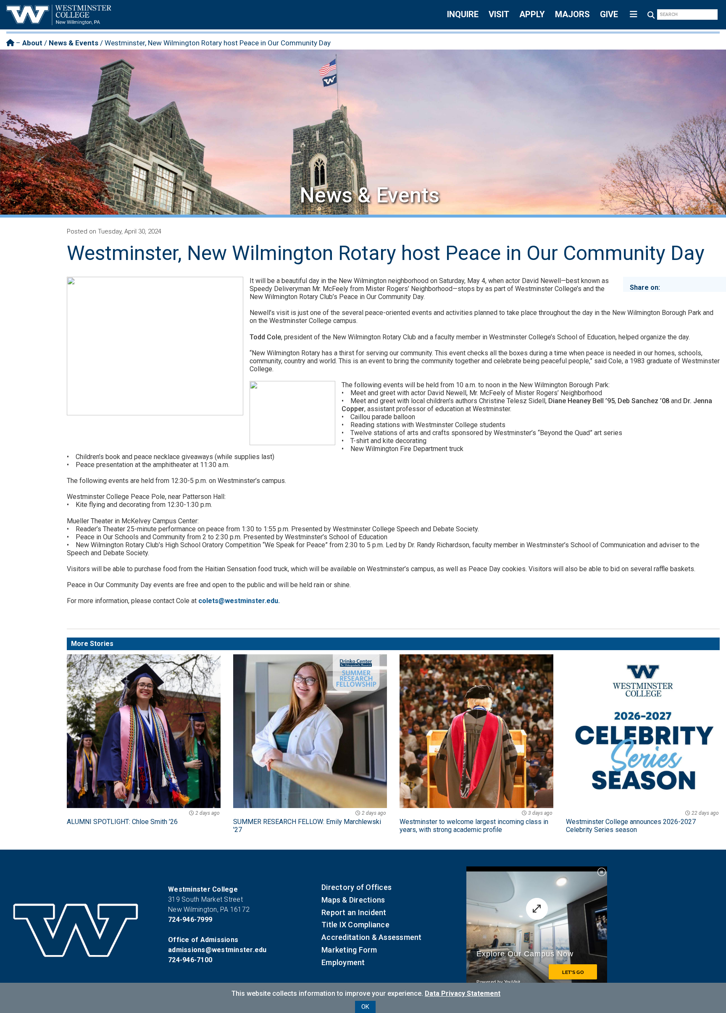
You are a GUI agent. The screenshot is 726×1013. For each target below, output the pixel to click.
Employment (343, 962)
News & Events (73, 43)
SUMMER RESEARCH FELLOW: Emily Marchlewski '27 (309, 822)
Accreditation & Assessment (371, 937)
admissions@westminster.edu (217, 950)
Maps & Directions (353, 899)
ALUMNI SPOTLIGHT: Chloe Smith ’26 (143, 818)
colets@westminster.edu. (239, 601)
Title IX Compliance (355, 924)
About (32, 43)
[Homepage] (10, 43)
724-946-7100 (190, 960)
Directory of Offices (356, 887)
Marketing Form (349, 949)
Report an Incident (354, 912)
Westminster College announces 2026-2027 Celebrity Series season (642, 822)
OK (365, 1006)
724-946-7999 (190, 920)
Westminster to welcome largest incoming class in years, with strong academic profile (476, 822)
